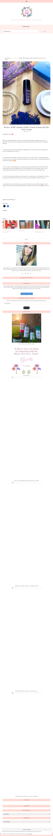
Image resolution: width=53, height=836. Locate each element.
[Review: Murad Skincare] (26, 224)
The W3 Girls (26, 13)
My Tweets (26, 280)
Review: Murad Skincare (24, 229)
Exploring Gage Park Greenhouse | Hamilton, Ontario (26, 585)
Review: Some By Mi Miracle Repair (26, 343)
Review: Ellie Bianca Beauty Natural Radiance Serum (41, 230)
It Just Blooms (26, 375)
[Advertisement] (26, 43)
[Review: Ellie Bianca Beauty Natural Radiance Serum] (42, 224)
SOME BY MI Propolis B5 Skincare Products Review (8, 230)
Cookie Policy (29, 833)
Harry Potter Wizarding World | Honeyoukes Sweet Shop (26, 480)
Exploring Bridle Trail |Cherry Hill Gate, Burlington (26, 796)
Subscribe (26, 307)
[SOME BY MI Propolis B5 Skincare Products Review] (10, 224)
